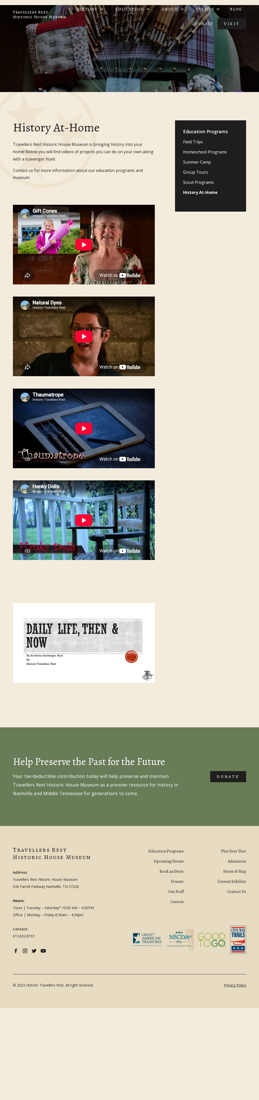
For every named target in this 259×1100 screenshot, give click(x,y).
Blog (236, 9)
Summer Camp (197, 162)
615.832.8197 (24, 936)
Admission (237, 861)
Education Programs (166, 851)
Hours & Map (234, 871)
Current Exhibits (231, 881)
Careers (177, 902)
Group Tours (195, 172)
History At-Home (200, 192)
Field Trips (193, 142)
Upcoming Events (169, 861)
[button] (90, 9)
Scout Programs (198, 182)
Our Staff (176, 891)
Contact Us (236, 891)
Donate (204, 24)
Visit (232, 24)
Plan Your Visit (233, 851)
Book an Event (172, 871)
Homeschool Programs (205, 152)
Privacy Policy (235, 985)
